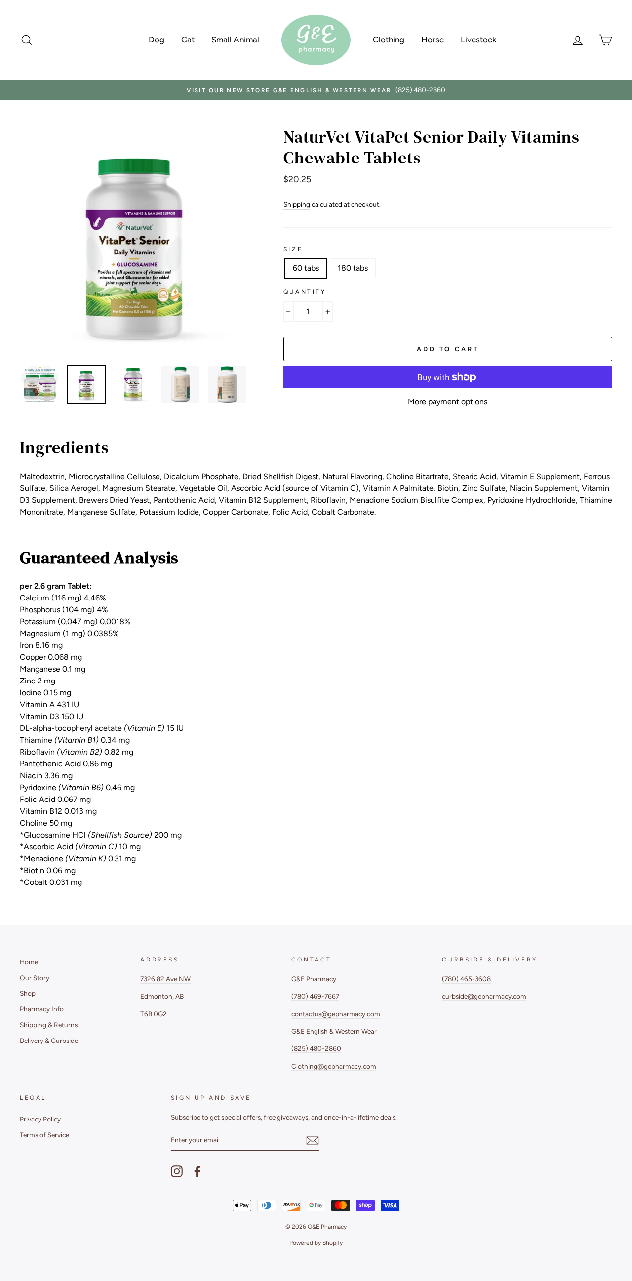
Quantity (304, 291)
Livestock (478, 39)
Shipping (296, 204)
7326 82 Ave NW (165, 979)
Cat (188, 39)
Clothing (388, 39)
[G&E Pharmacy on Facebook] (197, 1171)
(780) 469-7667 (315, 996)
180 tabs (353, 268)
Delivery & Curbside (49, 1040)
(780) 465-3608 (466, 979)
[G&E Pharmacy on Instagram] (177, 1171)
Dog (156, 39)
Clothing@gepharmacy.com (333, 1066)
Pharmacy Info (42, 1009)
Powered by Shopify (316, 1243)
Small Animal (235, 39)
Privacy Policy (40, 1119)
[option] (316, 90)
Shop (28, 993)
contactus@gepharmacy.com (335, 1014)
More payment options (447, 401)
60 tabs (306, 268)
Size (293, 249)
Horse (432, 39)
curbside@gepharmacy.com (484, 996)
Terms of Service (44, 1135)
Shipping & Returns (49, 1025)
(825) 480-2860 (316, 1048)
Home (29, 962)
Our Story (34, 978)
